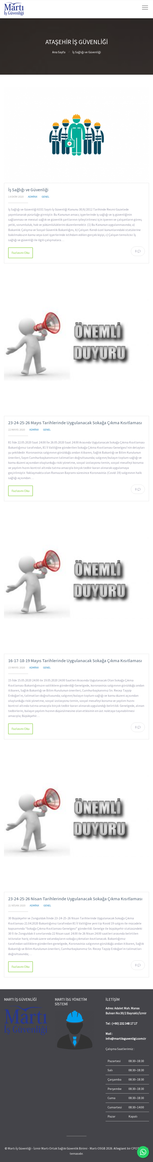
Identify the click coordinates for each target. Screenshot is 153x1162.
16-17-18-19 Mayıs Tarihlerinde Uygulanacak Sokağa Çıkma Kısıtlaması (75, 660)
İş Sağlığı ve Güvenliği (28, 189)
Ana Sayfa (58, 52)
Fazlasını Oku (20, 253)
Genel (45, 196)
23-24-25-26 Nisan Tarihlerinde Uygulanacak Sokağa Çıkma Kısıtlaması (75, 898)
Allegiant (120, 1148)
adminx (32, 196)
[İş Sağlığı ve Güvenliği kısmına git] (76, 135)
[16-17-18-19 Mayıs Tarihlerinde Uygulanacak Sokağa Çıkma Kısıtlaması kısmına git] (76, 581)
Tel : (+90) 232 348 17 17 (121, 1023)
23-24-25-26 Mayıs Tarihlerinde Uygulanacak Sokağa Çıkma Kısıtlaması (75, 422)
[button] (127, 1089)
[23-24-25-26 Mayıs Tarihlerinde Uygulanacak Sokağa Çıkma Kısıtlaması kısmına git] (76, 343)
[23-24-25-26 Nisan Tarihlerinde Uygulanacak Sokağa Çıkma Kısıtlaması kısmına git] (76, 819)
